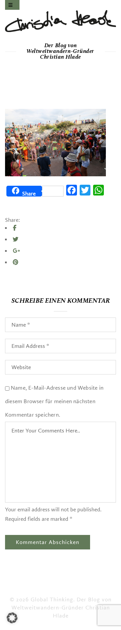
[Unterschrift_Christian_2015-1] (60, 21)
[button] (12, 618)
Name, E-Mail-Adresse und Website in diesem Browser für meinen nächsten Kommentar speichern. (54, 401)
